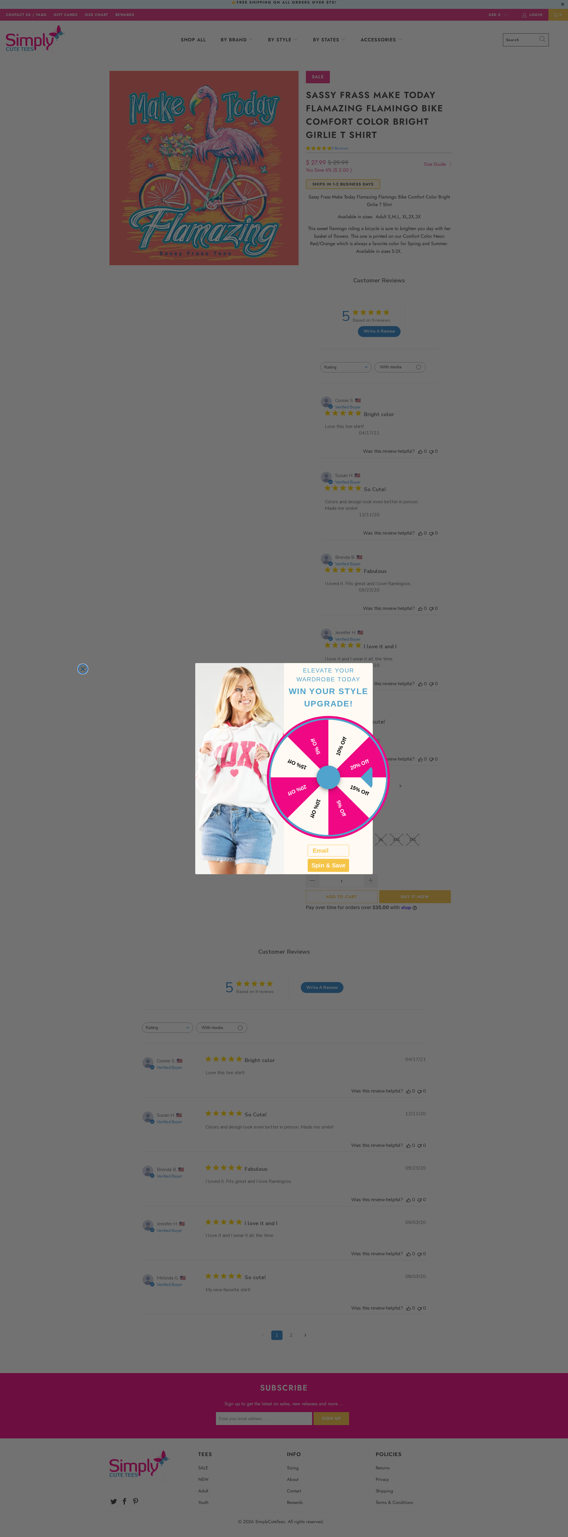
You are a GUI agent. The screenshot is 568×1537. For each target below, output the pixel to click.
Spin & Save (329, 865)
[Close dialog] (83, 669)
